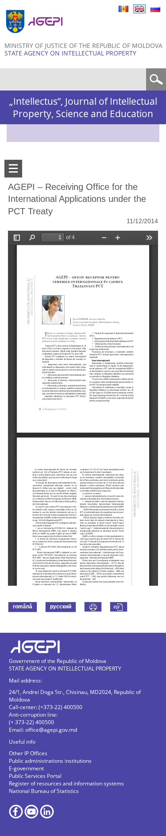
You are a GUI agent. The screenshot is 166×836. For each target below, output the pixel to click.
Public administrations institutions (50, 761)
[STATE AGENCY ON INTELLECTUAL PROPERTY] (35, 36)
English (139, 9)
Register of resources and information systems (66, 783)
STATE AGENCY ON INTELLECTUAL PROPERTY (70, 53)
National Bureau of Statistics (44, 791)
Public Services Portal (35, 776)
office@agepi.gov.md (51, 729)
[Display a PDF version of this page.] (118, 607)
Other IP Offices (28, 753)
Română (123, 9)
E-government (26, 768)
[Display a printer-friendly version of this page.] (93, 607)
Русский (155, 9)
